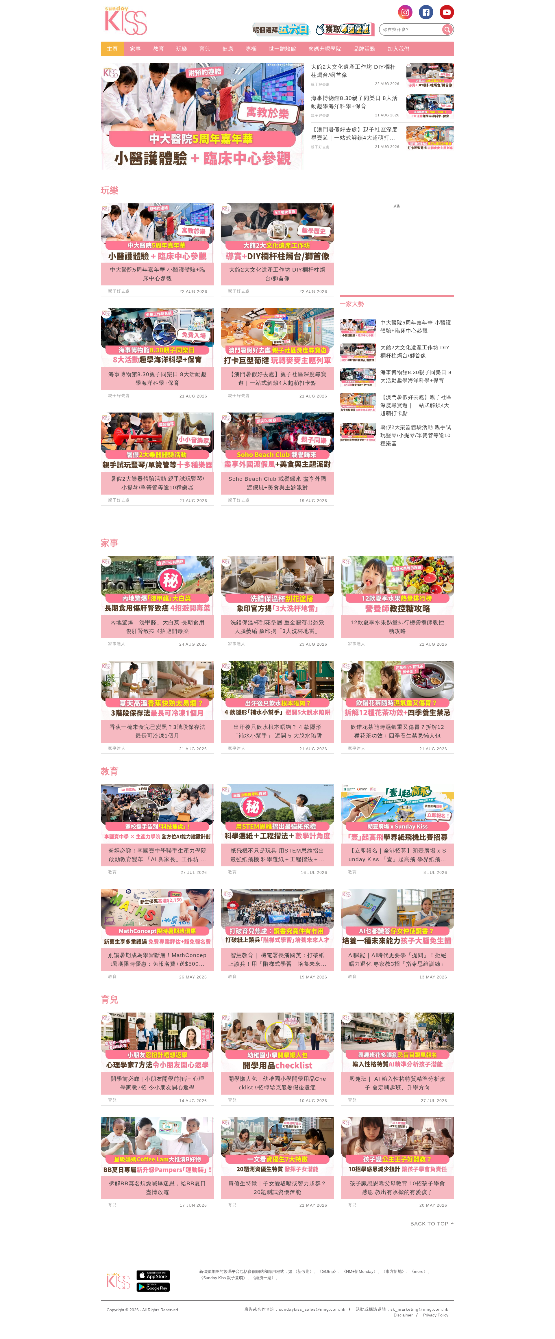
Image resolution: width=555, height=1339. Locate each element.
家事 (135, 49)
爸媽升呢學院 (324, 49)
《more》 (419, 1271)
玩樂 (181, 49)
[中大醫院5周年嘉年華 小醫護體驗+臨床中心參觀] (358, 328)
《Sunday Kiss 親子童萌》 (223, 1277)
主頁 (112, 49)
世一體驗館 (282, 49)
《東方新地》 (394, 1271)
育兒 (204, 49)
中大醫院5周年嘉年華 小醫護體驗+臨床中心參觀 (415, 327)
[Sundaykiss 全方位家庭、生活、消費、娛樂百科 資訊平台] (154, 20)
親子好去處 (320, 84)
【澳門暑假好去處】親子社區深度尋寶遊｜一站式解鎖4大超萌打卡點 (416, 405)
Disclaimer (403, 1315)
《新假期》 (303, 1271)
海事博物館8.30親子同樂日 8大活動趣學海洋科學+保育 (416, 376)
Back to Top (429, 1224)
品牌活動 (364, 49)
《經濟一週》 (263, 1277)
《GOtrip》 (328, 1271)
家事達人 (116, 643)
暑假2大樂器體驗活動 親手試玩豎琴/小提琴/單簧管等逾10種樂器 (415, 435)
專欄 (251, 49)
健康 (228, 49)
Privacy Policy (435, 1315)
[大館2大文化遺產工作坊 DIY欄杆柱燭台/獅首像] (358, 353)
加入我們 (399, 49)
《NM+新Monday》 (360, 1271)
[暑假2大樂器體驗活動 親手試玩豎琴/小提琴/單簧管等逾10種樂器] (358, 432)
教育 (158, 49)
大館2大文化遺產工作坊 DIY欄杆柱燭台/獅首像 (415, 352)
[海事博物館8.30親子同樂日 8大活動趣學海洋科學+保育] (358, 377)
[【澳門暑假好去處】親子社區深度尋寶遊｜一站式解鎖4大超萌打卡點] (358, 402)
